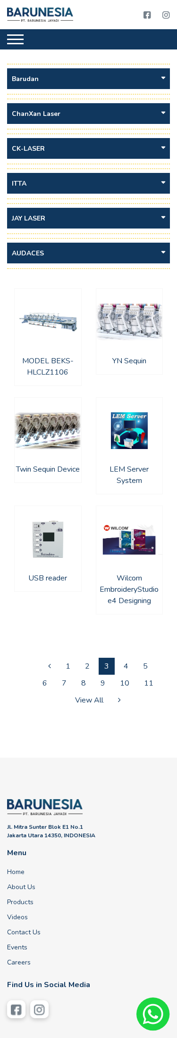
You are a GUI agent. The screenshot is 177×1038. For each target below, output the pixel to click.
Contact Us (24, 932)
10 (124, 683)
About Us (21, 887)
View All (89, 700)
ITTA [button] (19, 183)
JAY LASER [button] (28, 218)
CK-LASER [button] (28, 148)
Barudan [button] (25, 78)
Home (16, 871)
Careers (19, 962)
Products (20, 902)
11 (148, 683)
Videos (17, 917)
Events (17, 947)
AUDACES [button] (28, 253)
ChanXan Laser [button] (36, 113)
